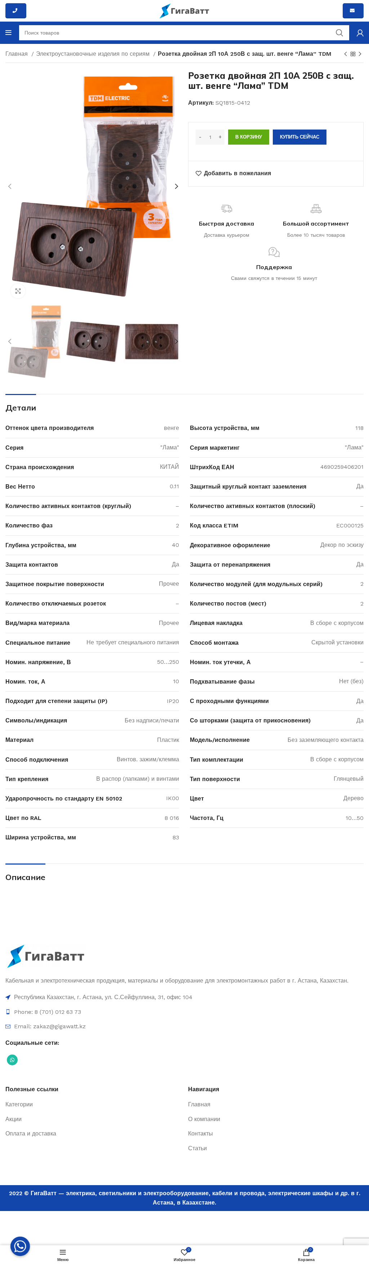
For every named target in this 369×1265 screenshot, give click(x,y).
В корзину (248, 137)
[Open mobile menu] (8, 33)
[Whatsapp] (20, 1246)
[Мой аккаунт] (360, 33)
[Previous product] (345, 54)
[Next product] (360, 54)
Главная (17, 53)
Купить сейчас (299, 137)
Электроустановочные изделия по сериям (93, 53)
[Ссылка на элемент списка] (184, 997)
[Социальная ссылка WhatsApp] (12, 1060)
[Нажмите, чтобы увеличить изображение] (18, 291)
